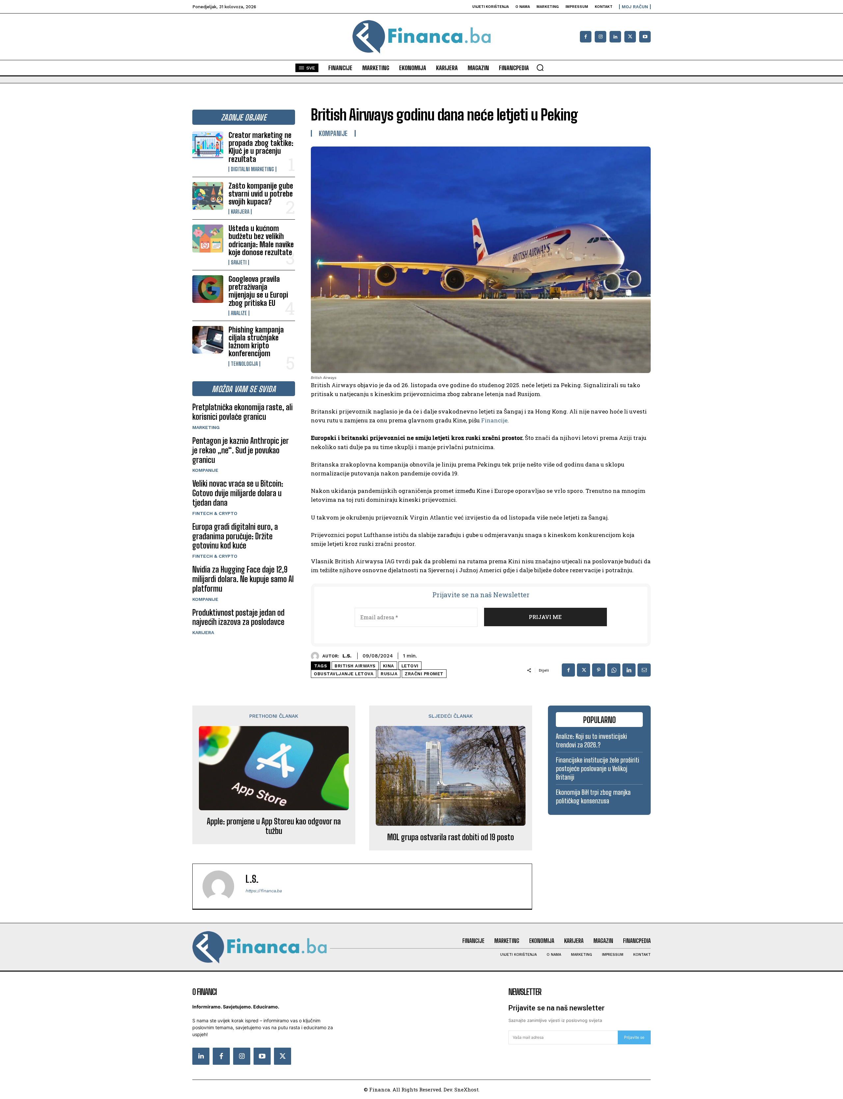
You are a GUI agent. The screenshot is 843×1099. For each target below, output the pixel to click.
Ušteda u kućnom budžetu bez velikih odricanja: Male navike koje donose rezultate (261, 240)
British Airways (355, 665)
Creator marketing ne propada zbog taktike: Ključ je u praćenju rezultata (261, 147)
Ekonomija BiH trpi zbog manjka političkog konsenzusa (593, 796)
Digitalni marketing (252, 169)
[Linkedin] (615, 36)
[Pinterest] (598, 670)
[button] (540, 67)
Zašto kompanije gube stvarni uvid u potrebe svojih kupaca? (261, 193)
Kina (388, 665)
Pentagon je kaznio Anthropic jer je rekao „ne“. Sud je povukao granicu (240, 450)
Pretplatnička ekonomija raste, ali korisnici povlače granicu (242, 411)
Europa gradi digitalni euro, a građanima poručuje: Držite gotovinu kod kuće (235, 536)
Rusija (389, 673)
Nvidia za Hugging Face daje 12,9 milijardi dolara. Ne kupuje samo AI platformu (243, 579)
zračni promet (424, 673)
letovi (410, 665)
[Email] (644, 670)
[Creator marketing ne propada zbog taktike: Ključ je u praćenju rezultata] (207, 145)
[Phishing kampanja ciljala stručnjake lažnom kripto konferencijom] (207, 340)
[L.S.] (316, 656)
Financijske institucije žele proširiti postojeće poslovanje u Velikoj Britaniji (597, 768)
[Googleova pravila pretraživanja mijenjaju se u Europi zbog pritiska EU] (207, 289)
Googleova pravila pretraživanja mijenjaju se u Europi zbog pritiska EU (258, 291)
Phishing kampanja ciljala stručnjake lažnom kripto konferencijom (256, 341)
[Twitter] (282, 1056)
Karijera (240, 211)
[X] (630, 36)
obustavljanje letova (343, 673)
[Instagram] (600, 36)
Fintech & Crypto (214, 513)
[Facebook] (585, 36)
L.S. (346, 656)
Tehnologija (244, 363)
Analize (239, 313)
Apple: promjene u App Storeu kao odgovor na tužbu (274, 826)
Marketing (206, 427)
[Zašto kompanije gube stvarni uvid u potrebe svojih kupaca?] (207, 196)
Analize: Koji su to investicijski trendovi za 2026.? (591, 740)
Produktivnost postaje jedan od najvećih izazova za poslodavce (238, 617)
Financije (494, 420)
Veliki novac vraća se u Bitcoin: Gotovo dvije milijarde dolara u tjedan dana (237, 493)
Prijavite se (634, 1037)
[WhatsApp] (613, 670)
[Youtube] (645, 36)
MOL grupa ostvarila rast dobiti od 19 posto (450, 837)
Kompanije (205, 470)
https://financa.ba (263, 890)
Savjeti (239, 262)
